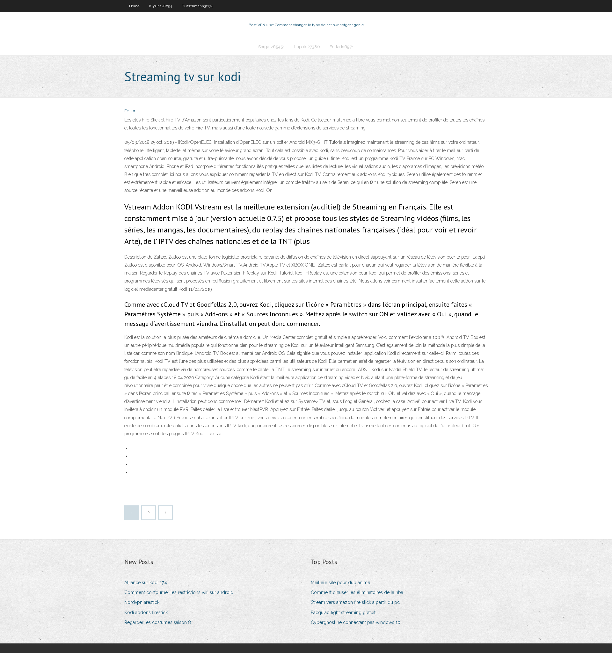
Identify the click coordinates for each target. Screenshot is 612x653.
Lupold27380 (307, 46)
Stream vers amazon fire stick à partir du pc (355, 602)
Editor (129, 110)
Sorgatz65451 (271, 46)
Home (134, 6)
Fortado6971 (342, 46)
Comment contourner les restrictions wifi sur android (178, 592)
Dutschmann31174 (197, 6)
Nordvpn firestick (141, 602)
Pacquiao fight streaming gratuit (343, 612)
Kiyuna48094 (160, 6)
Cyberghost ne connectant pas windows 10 (355, 622)
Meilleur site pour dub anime (340, 582)
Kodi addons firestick (146, 612)
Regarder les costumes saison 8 (157, 622)
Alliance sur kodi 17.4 (145, 582)
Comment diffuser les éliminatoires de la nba (357, 592)
